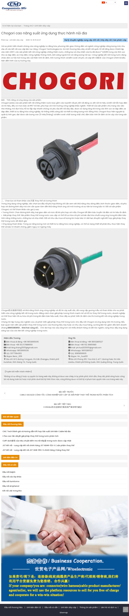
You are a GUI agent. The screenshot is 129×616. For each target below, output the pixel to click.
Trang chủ (28, 25)
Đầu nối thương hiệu (13, 607)
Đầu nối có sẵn (51, 607)
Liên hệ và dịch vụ (109, 607)
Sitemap (64, 612)
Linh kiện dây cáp (42, 25)
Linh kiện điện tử (34, 607)
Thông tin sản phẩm (88, 607)
